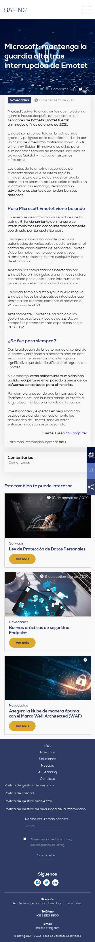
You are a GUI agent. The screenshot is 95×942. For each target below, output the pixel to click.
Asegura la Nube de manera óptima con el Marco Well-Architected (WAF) (45, 714)
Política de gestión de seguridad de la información (45, 809)
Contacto (47, 778)
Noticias (47, 765)
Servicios (16, 543)
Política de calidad (19, 793)
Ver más (22, 559)
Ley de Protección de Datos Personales (47, 549)
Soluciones (47, 759)
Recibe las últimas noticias (47, 819)
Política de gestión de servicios (29, 785)
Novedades (19, 100)
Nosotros (47, 752)
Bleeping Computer (71, 433)
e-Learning (47, 772)
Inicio (47, 745)
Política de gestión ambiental (28, 801)
